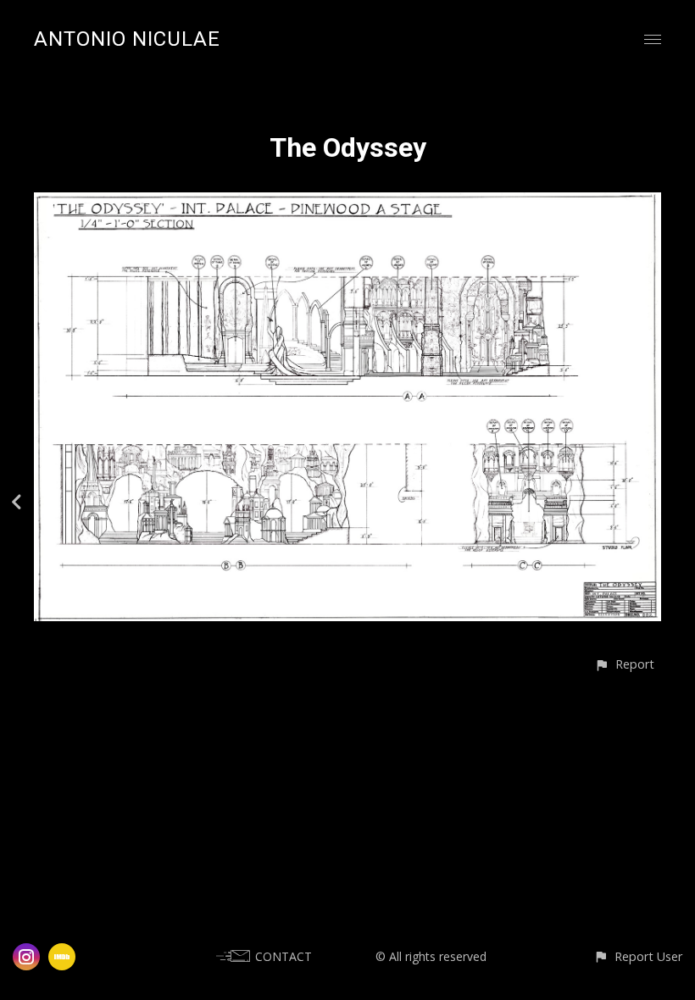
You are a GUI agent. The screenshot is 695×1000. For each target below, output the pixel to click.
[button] (624, 664)
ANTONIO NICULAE (127, 39)
